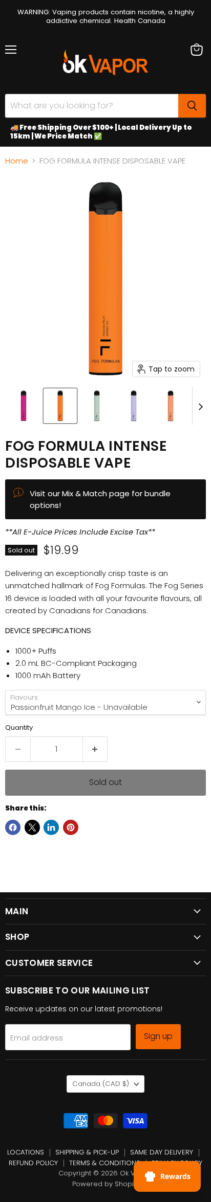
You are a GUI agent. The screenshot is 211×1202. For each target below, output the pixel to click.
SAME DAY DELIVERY (161, 1152)
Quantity (19, 727)
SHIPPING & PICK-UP (87, 1152)
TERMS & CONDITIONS (104, 1163)
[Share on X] (32, 827)
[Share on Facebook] (12, 827)
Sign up (158, 1036)
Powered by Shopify (105, 1184)
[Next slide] (200, 406)
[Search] (192, 106)
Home (16, 160)
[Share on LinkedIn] (51, 827)
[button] (23, 405)
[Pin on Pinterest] (70, 827)
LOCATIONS (25, 1152)
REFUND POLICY (33, 1163)
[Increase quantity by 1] (95, 749)
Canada (100, 1084)
